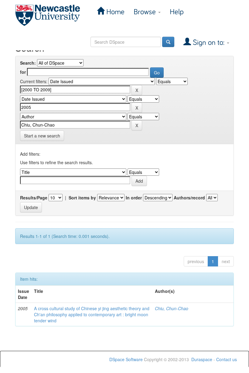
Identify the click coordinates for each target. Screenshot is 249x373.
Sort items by (82, 198)
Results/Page (33, 198)
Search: (28, 63)
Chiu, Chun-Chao (171, 308)
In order (134, 198)
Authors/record (189, 198)
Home (114, 12)
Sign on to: (208, 42)
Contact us (226, 359)
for (23, 72)
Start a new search (42, 136)
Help (177, 12)
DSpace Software (126, 359)
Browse (146, 12)
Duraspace (201, 359)
